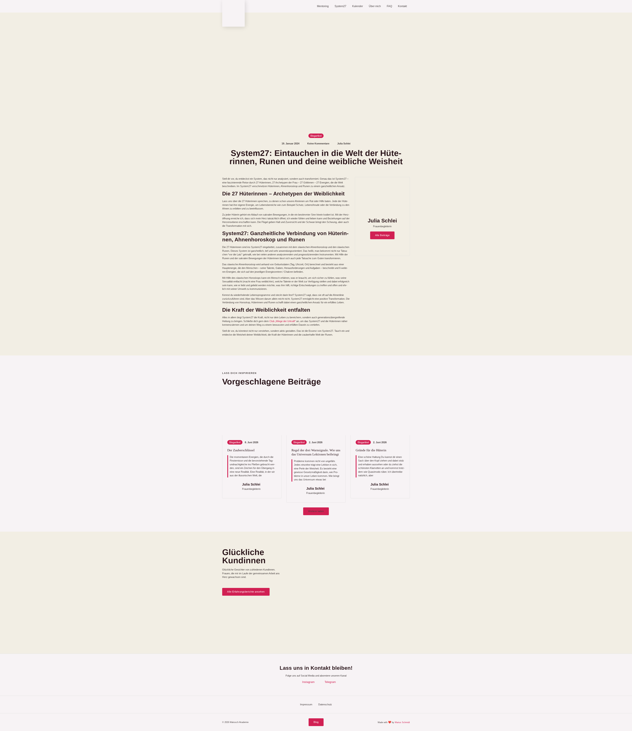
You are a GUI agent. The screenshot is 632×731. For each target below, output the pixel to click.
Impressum (306, 704)
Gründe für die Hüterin (371, 450)
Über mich (375, 6)
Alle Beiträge (382, 235)
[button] (316, 511)
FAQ (389, 6)
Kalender (357, 6)
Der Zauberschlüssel (241, 450)
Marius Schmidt (402, 722)
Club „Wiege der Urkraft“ (282, 321)
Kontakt (402, 6)
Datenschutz (325, 704)
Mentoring (323, 6)
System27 (340, 6)
